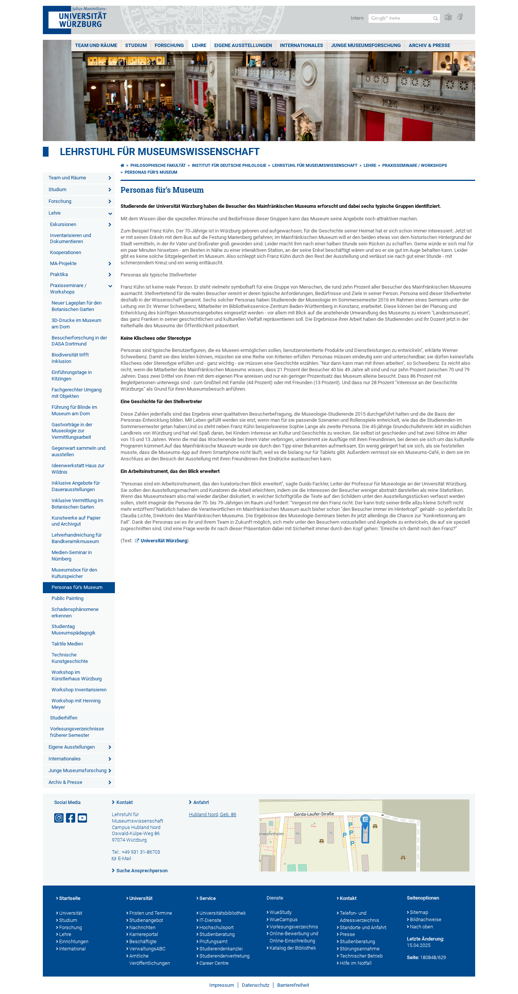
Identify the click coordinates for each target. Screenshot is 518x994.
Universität (70, 913)
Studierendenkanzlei (221, 949)
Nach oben (421, 927)
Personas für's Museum (77, 587)
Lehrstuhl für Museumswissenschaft (160, 151)
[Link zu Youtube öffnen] (83, 818)
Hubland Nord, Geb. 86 (212, 814)
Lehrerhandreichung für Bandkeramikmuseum (77, 538)
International (72, 949)
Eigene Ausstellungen (243, 45)
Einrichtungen (73, 941)
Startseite (69, 898)
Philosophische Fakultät (158, 165)
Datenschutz (255, 985)
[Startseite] (122, 165)
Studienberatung (217, 934)
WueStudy (281, 912)
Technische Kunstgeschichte (70, 658)
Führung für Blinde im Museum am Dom (74, 410)
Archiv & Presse (429, 45)
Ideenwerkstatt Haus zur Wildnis (78, 469)
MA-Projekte (63, 263)
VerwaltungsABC (147, 949)
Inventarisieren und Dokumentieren (70, 238)
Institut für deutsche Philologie (229, 165)
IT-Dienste (210, 920)
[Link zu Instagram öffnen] (59, 818)
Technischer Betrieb (361, 956)
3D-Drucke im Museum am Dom (76, 323)
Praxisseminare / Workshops (68, 289)
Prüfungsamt (213, 941)
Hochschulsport (216, 927)
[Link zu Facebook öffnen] (71, 818)
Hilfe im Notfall (356, 963)
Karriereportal (143, 934)
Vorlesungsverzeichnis (294, 927)
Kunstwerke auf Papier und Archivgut (76, 521)
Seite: (413, 957)
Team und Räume (96, 45)
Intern (357, 18)
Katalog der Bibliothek (293, 948)
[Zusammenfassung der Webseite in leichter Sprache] (448, 17)
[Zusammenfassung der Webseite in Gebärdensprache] (460, 17)
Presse (347, 934)
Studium (136, 45)
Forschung (169, 45)
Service (207, 898)
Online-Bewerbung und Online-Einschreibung (294, 937)
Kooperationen (65, 252)
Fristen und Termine (150, 913)
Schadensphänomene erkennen (75, 612)
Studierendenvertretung (224, 956)
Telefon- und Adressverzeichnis (359, 916)
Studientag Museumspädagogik (74, 629)
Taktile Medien (67, 644)
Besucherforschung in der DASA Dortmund (79, 341)
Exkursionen (63, 224)
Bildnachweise (425, 919)
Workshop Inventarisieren (79, 690)
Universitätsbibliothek (222, 913)
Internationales (301, 45)
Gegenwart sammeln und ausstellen (78, 451)
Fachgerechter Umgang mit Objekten (77, 393)
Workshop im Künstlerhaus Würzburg (77, 675)
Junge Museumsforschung (366, 45)
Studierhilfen (63, 718)
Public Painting (67, 598)
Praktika (59, 274)
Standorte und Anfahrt (363, 927)
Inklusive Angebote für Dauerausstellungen (76, 486)
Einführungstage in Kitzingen (72, 375)
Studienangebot (146, 920)
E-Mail (124, 858)
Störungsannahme (360, 949)
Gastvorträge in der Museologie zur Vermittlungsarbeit (72, 431)
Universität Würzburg (164, 540)
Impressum (221, 985)
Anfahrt (201, 802)
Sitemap (419, 912)
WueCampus (284, 919)
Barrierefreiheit (293, 985)
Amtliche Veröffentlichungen (149, 959)
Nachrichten (142, 927)
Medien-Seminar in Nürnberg (72, 556)
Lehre (199, 45)
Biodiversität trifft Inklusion (70, 358)
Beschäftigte (143, 941)
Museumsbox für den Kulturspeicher (74, 573)
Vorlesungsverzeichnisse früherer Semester (77, 732)
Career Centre (214, 963)
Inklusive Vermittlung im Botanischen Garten (77, 504)
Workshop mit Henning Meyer (76, 704)
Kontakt (124, 802)
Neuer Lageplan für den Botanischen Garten (77, 306)
